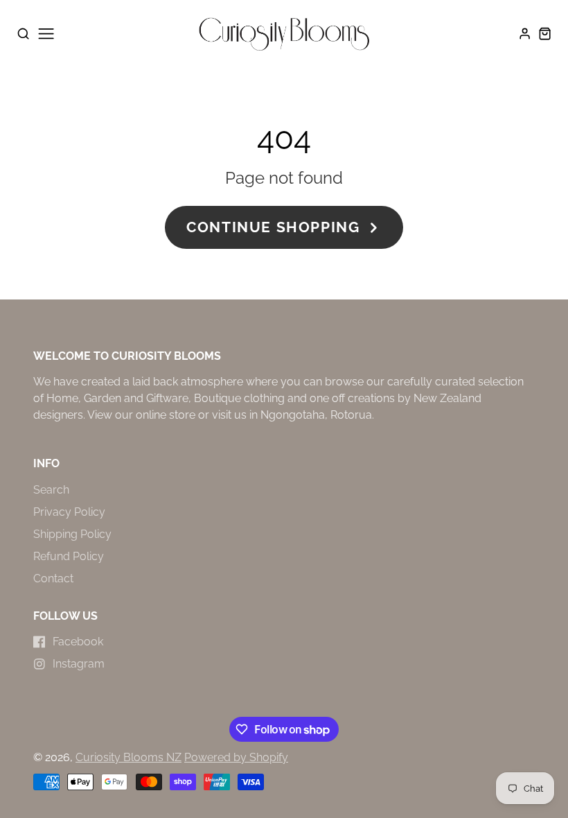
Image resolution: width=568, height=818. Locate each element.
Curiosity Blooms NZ (128, 757)
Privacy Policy (69, 512)
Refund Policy (68, 556)
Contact (53, 578)
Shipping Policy (72, 534)
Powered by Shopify (236, 757)
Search (51, 489)
